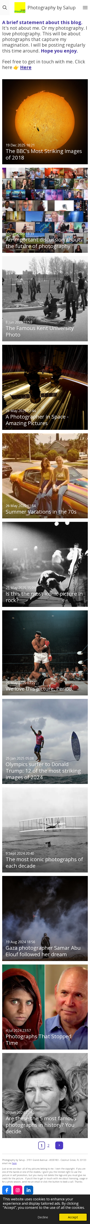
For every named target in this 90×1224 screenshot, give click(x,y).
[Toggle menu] (85, 7)
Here (25, 67)
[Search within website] (5, 7)
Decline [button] (43, 1217)
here (14, 1163)
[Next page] (59, 1145)
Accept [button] (73, 1217)
